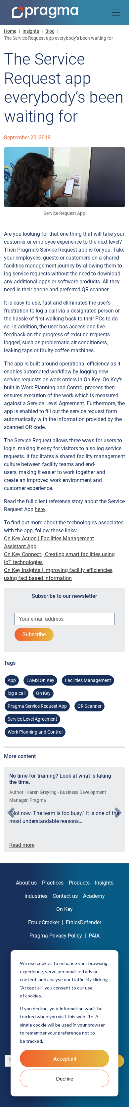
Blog (50, 31)
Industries (35, 896)
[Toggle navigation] (116, 13)
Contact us (65, 896)
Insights (30, 31)
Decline (64, 1078)
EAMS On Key (40, 680)
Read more (21, 845)
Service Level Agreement (32, 719)
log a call (16, 693)
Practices (53, 883)
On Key (43, 693)
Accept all (64, 1058)
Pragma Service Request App (37, 706)
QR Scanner (89, 706)
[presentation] (11, 812)
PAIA (94, 936)
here (40, 509)
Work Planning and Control (35, 732)
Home (10, 31)
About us (26, 883)
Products (79, 883)
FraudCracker (43, 922)
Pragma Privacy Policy (55, 936)
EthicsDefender (83, 922)
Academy (94, 896)
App (12, 680)
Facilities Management (88, 680)
